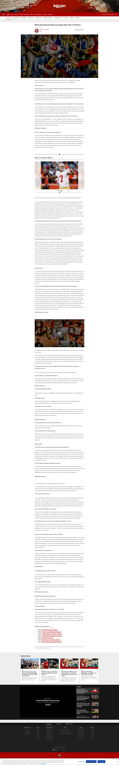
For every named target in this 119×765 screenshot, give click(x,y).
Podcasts (37, 735)
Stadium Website (49, 729)
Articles (38, 729)
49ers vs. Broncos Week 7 (44, 158)
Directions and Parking (49, 737)
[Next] (68, 190)
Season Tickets (80, 731)
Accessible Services (49, 735)
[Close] (117, 761)
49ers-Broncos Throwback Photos (52, 641)
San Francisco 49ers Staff (44, 29)
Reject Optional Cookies (91, 761)
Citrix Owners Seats (81, 733)
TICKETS (80, 727)
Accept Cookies (101, 761)
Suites (65, 727)
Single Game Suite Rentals (65, 731)
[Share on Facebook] (75, 30)
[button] (59, 56)
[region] (59, 761)
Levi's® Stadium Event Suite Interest (65, 733)
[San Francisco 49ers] (59, 755)
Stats (92, 737)
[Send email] (80, 30)
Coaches (92, 735)
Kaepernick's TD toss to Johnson (52, 634)
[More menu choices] (53, 14)
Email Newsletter (27, 733)
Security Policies (49, 739)
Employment (27, 731)
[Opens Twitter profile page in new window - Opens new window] (40, 31)
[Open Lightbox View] (59, 178)
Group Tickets (81, 737)
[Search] (101, 14)
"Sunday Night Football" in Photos (52, 636)
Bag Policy (49, 731)
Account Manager (81, 729)
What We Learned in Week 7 (50, 630)
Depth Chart (92, 733)
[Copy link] (83, 30)
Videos (38, 731)
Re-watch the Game (47, 638)
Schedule (92, 731)
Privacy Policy (43, 763)
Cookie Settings (81, 761)
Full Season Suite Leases (65, 729)
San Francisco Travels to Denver (51, 640)
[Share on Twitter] (78, 30)
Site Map (37, 737)
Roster (92, 729)
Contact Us (27, 729)
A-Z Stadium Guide (49, 733)
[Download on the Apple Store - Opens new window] (55, 750)
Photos (38, 733)
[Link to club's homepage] (3, 14)
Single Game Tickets (80, 735)
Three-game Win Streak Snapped (51, 632)
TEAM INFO (92, 727)
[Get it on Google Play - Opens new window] (63, 750)
